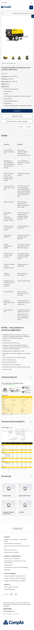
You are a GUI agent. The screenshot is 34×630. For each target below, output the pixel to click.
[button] (17, 135)
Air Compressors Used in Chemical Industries (16, 567)
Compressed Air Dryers (10, 550)
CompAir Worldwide (9, 589)
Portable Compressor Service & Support (15, 578)
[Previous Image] (4, 35)
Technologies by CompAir (11, 587)
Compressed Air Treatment (11, 552)
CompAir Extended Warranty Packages (14, 580)
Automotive (7, 569)
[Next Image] (29, 35)
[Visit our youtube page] (15, 594)
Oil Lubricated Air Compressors (12, 543)
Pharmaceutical (8, 565)
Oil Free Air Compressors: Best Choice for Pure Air (17, 546)
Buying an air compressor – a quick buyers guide (15, 540)
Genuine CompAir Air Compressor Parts (14, 576)
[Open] (31, 7)
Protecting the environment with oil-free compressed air (15, 561)
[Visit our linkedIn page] (11, 594)
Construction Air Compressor (12, 558)
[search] (31, 2)
